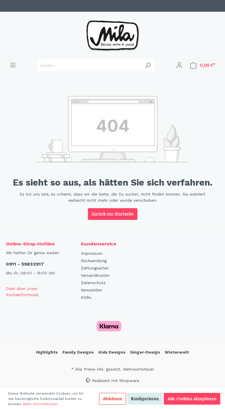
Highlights (47, 352)
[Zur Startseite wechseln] (112, 35)
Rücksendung (94, 260)
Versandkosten (95, 275)
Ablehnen (112, 399)
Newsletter (91, 290)
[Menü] (13, 65)
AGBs (86, 297)
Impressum (92, 253)
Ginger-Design (145, 352)
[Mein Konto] (179, 65)
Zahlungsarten (95, 268)
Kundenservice (98, 244)
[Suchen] (148, 65)
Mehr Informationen (40, 404)
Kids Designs (111, 352)
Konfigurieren (145, 399)
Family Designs (78, 352)
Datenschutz (93, 282)
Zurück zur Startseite (113, 214)
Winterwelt (177, 352)
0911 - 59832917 (25, 264)
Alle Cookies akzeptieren (192, 399)
